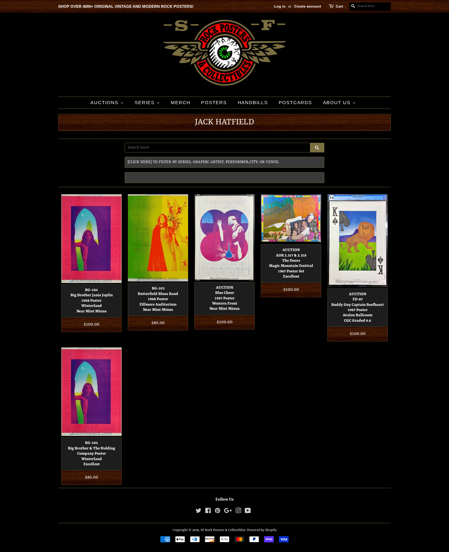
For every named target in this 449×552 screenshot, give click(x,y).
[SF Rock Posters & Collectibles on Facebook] (208, 512)
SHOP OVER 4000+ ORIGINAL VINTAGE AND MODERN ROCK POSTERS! (126, 6)
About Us (337, 102)
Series (145, 102)
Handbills (253, 102)
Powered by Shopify (262, 530)
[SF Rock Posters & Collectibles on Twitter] (198, 512)
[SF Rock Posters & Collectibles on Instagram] (238, 512)
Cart (339, 6)
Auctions (105, 102)
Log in (280, 6)
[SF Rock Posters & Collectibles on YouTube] (248, 512)
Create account (307, 6)
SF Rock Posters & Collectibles (223, 530)
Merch (180, 102)
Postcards (295, 102)
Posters (214, 102)
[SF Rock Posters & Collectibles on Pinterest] (217, 512)
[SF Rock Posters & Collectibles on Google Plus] (228, 512)
